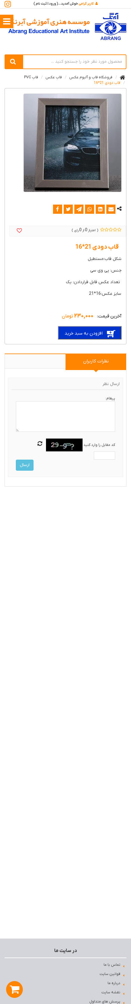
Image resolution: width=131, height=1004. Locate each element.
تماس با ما (112, 964)
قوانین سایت (110, 974)
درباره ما (114, 983)
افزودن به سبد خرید (84, 333)
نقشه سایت (110, 992)
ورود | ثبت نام (46, 4)
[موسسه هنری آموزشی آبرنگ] (67, 26)
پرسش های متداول (104, 1001)
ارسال (25, 465)
